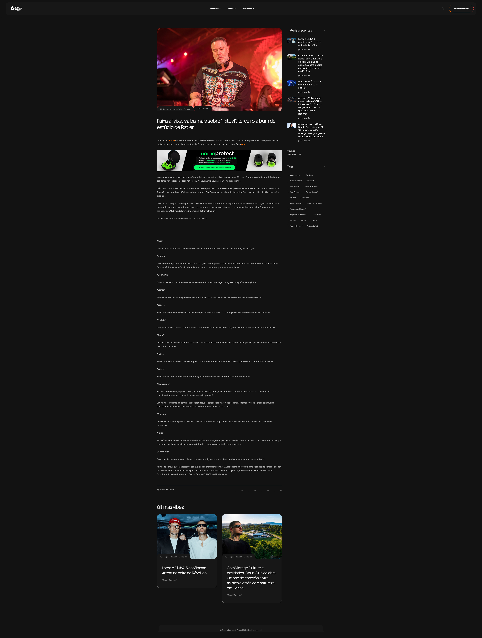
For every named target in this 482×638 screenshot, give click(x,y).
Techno (292, 220)
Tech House (316, 214)
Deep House (294, 186)
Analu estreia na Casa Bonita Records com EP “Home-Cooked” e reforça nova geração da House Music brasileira (311, 130)
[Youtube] (281, 491)
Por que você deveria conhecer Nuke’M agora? (309, 84)
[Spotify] (242, 491)
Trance (314, 220)
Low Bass (305, 197)
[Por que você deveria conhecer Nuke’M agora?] (291, 83)
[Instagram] (261, 491)
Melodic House (295, 203)
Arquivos (291, 150)
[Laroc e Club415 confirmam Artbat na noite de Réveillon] (291, 40)
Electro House (311, 186)
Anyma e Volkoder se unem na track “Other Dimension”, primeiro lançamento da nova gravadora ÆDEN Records (310, 106)
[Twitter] (274, 491)
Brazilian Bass (295, 181)
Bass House (294, 175)
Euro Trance (294, 192)
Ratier (172, 140)
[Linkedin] (255, 491)
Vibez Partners (185, 109)
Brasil (165, 580)
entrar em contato (461, 8)
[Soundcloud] (235, 491)
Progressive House (297, 209)
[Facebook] (248, 491)
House (292, 197)
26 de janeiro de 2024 (168, 109)
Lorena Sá (183, 557)
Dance (310, 181)
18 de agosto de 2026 (168, 557)
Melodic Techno (314, 203)
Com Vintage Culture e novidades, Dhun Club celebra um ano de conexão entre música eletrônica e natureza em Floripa (251, 577)
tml (303, 220)
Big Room (309, 175)
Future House (311, 192)
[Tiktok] (268, 491)
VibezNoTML (313, 226)
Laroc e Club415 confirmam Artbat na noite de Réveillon (184, 570)
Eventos (172, 580)
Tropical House (295, 226)
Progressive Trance (297, 214)
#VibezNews (203, 108)
